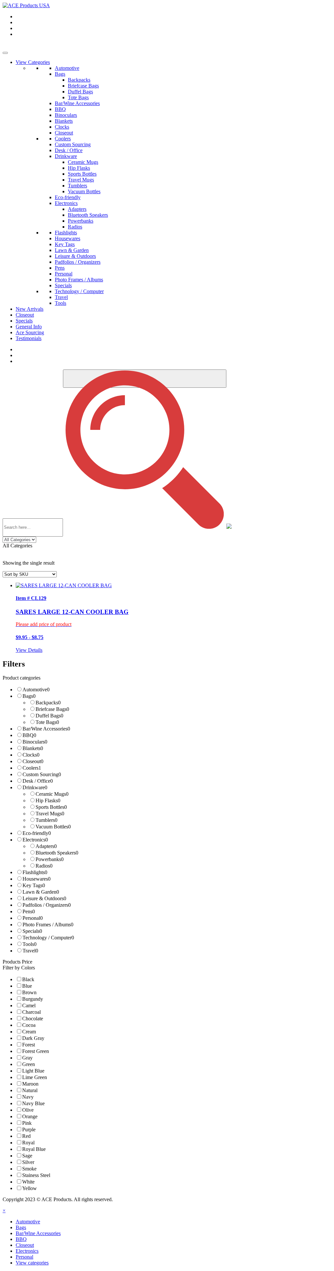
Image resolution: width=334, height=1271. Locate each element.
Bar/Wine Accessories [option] (46, 728)
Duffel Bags (80, 91)
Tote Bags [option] (47, 722)
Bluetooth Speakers (88, 215)
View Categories (33, 62)
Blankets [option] (33, 748)
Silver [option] (28, 1162)
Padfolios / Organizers (77, 262)
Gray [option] (27, 1057)
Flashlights (66, 232)
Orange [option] (30, 1116)
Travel (61, 297)
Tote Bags (78, 97)
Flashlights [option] (35, 872)
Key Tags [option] (34, 885)
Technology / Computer (79, 291)
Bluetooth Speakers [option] (57, 852)
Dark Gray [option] (33, 1038)
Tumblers (77, 185)
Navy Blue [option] (33, 1103)
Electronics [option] (35, 839)
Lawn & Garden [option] (41, 892)
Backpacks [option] (48, 702)
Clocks (62, 127)
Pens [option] (29, 911)
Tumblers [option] (46, 820)
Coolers (63, 138)
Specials (63, 285)
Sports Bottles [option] (51, 807)
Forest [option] (28, 1044)
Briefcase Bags (83, 85)
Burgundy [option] (32, 999)
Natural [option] (30, 1090)
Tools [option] (30, 944)
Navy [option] (28, 1097)
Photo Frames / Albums (79, 279)
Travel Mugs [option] (50, 813)
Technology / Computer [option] (48, 937)
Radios (75, 226)
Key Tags (65, 244)
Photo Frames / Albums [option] (48, 924)
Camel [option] (29, 1005)
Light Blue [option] (33, 1071)
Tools (60, 303)
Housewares (67, 238)
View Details (29, 650)
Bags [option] (29, 696)
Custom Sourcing (73, 144)
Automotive (67, 68)
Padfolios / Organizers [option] (47, 905)
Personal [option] (33, 918)
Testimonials (28, 338)
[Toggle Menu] (5, 53)
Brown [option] (29, 992)
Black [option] (28, 979)
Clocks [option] (31, 755)
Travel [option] (30, 950)
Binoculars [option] (35, 742)
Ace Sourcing (30, 332)
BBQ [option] (29, 735)
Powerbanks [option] (50, 859)
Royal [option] (28, 1142)
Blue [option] (27, 986)
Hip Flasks (79, 168)
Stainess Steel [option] (36, 1175)
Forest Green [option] (35, 1051)
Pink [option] (27, 1123)
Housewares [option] (37, 879)
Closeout (64, 132)
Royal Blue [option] (34, 1149)
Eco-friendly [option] (37, 833)
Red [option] (26, 1136)
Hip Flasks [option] (48, 800)
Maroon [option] (30, 1084)
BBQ (60, 109)
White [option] (28, 1182)
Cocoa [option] (29, 1025)
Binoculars (66, 115)
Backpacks (79, 80)
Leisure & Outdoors (75, 256)
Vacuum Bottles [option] (53, 826)
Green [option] (28, 1064)
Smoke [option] (29, 1168)
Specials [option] (32, 931)
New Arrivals (29, 309)
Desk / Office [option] (38, 781)
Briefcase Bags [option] (52, 709)
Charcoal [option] (31, 1012)
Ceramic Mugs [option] (52, 794)
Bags (60, 74)
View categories (32, 1262)
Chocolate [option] (32, 1018)
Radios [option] (44, 866)
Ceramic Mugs (83, 162)
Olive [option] (28, 1110)
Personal (63, 273)
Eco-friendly (68, 197)
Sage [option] (27, 1155)
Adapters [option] (46, 846)
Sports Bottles (82, 174)
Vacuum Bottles (84, 191)
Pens (60, 268)
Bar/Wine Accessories (77, 103)
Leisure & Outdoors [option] (44, 898)
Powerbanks (80, 221)
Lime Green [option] (34, 1077)
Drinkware (66, 156)
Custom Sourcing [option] (42, 774)
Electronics (66, 203)
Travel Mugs (81, 179)
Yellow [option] (29, 1188)
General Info (29, 326)
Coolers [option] (32, 768)
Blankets (64, 121)
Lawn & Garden (72, 250)
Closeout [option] (33, 761)
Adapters (77, 209)
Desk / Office (69, 150)
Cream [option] (29, 1031)
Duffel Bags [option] (49, 715)
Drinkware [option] (35, 787)
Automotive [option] (36, 689)
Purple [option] (29, 1129)
